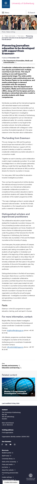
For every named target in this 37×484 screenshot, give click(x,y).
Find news (21, 36)
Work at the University (9, 462)
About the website (8, 470)
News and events (10, 36)
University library (8, 458)
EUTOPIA (5, 467)
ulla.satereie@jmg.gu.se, (15, 347)
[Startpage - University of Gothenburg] (31, 477)
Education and (11, 368)
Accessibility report (8, 480)
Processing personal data (10, 473)
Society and (10, 365)
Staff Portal (7, 456)
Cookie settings (7, 477)
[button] (13, 12)
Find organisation (7, 432)
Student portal (8, 453)
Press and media (7, 464)
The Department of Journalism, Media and (18, 61)
